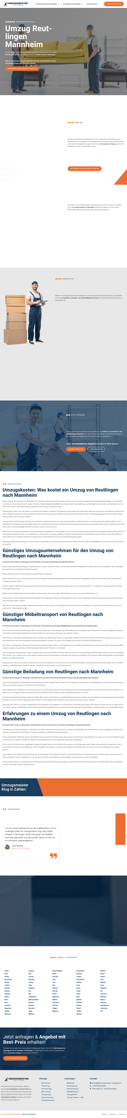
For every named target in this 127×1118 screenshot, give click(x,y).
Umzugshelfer (85, 578)
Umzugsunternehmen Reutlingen (46, 4)
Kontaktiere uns (97, 541)
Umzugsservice (82, 566)
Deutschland (98, 682)
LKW (62, 593)
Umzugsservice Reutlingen (72, 4)
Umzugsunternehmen (53, 504)
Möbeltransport (66, 626)
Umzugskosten (101, 501)
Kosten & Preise (92, 4)
